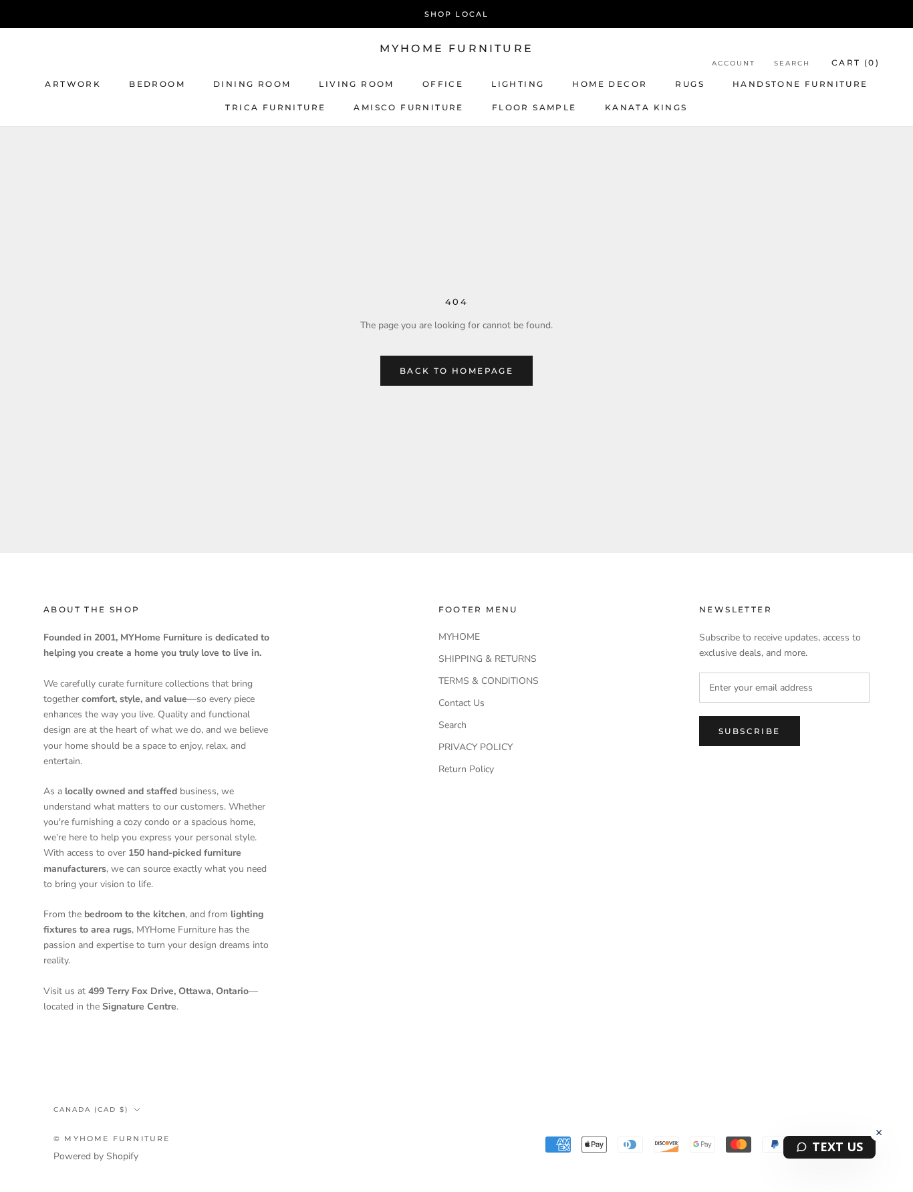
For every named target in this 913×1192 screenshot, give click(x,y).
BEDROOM (157, 84)
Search (792, 63)
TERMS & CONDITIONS (488, 681)
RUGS (689, 84)
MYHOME (459, 636)
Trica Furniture (275, 107)
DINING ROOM (252, 84)
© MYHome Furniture (111, 1138)
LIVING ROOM (356, 84)
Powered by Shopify (95, 1156)
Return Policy (466, 769)
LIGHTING (517, 84)
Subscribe (750, 731)
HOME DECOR (609, 84)
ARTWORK (73, 84)
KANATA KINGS (646, 107)
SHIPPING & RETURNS (487, 658)
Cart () (855, 62)
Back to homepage (456, 371)
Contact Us (461, 703)
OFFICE (442, 84)
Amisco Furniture (408, 107)
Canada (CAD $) (90, 1109)
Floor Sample (534, 107)
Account (733, 63)
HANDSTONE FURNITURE (800, 84)
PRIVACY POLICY (475, 747)
